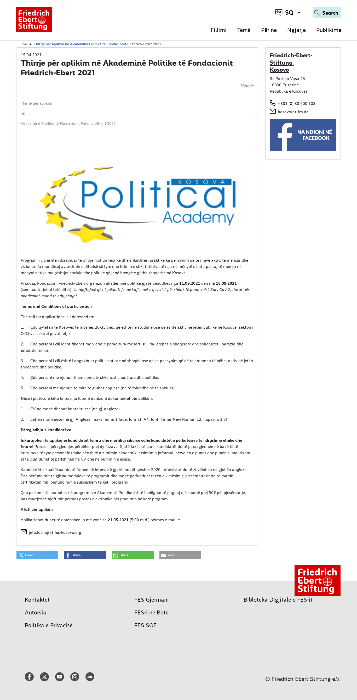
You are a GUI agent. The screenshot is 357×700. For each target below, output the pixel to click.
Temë (244, 29)
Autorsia (35, 612)
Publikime (328, 29)
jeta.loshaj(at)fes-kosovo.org (55, 532)
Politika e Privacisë (49, 625)
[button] (37, 555)
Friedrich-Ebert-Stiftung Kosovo (291, 62)
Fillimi (219, 29)
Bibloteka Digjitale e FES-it (278, 599)
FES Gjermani (151, 599)
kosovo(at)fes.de (293, 111)
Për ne (269, 29)
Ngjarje (296, 29)
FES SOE (145, 625)
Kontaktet (37, 599)
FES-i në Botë (151, 612)
